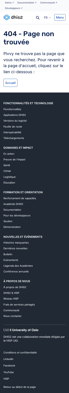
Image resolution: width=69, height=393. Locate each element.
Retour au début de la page (19, 386)
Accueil (10, 83)
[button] (47, 17)
